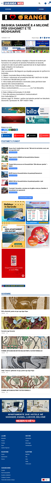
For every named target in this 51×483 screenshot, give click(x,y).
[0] (49, 3)
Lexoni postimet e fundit (25, 197)
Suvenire (41, 9)
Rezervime (8, 9)
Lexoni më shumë (13, 152)
